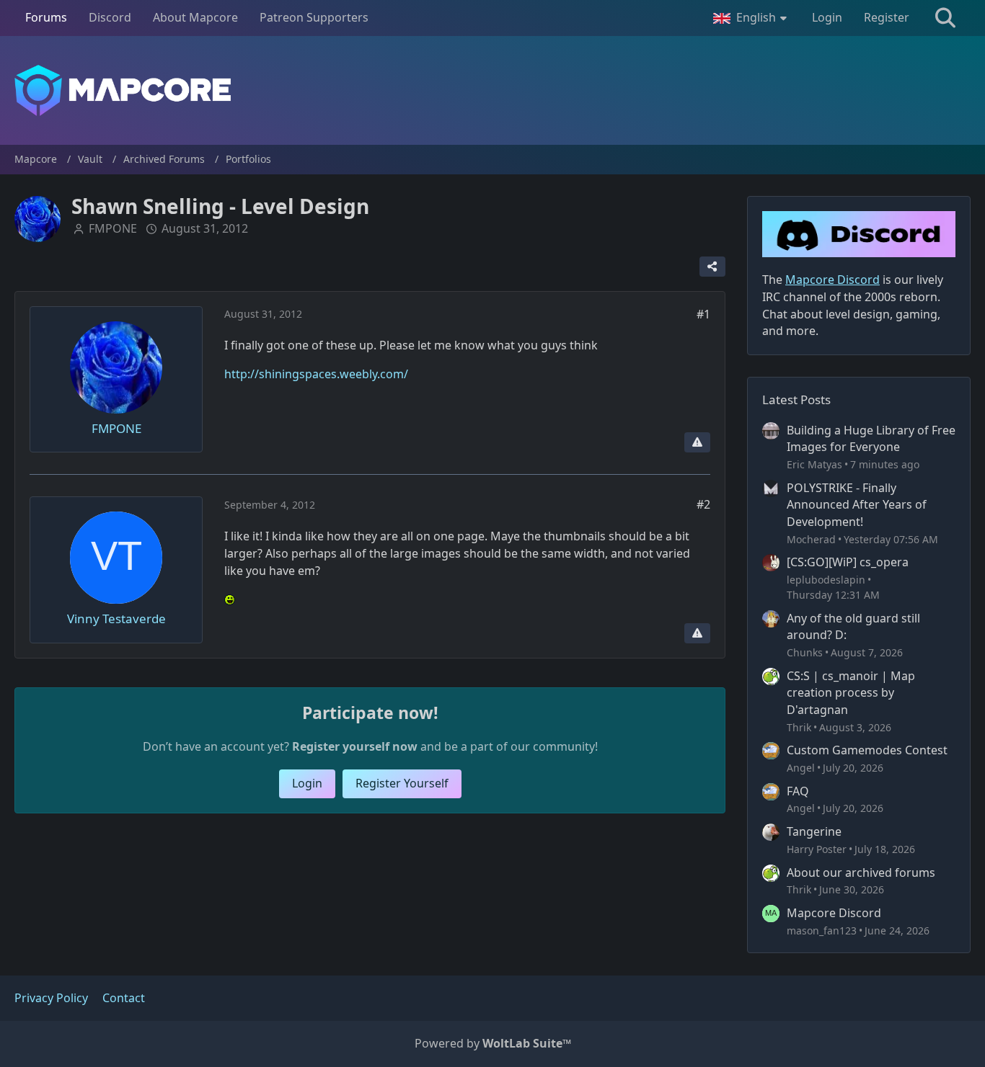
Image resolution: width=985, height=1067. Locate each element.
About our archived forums (861, 872)
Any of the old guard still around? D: (853, 626)
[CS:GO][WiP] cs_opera (848, 562)
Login (827, 17)
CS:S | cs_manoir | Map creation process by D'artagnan (851, 693)
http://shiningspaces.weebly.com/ (316, 374)
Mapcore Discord (834, 913)
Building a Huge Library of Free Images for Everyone (871, 438)
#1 (703, 314)
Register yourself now (355, 746)
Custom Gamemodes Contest (867, 750)
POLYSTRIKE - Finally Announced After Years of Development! (857, 505)
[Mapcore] (492, 90)
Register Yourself (402, 783)
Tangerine (814, 831)
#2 (703, 504)
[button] (751, 18)
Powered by (493, 1043)
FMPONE (113, 228)
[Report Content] (697, 442)
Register (886, 17)
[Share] (712, 266)
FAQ (798, 791)
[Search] (945, 18)
